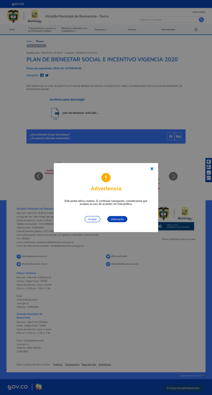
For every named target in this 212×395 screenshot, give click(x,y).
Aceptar (92, 219)
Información (117, 219)
